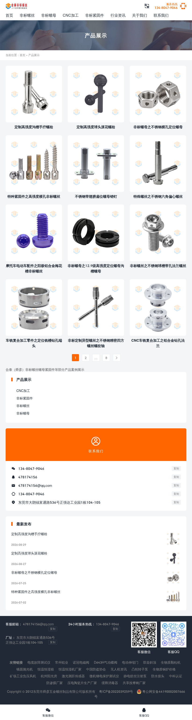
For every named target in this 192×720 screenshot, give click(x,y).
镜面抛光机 (24, 669)
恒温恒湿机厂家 (70, 669)
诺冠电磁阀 (81, 662)
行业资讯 (118, 15)
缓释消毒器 (110, 683)
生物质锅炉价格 (164, 669)
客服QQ (144, 712)
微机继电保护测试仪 (104, 676)
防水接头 (157, 676)
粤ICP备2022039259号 (116, 691)
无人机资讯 (119, 669)
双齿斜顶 (149, 662)
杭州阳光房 (49, 676)
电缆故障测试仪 (38, 662)
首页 (9, 15)
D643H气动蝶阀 (105, 662)
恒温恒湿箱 (45, 669)
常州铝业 (61, 662)
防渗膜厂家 (54, 683)
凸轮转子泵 (140, 669)
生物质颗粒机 (171, 662)
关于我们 (139, 15)
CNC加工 (71, 15)
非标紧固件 (94, 15)
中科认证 (175, 676)
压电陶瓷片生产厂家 (82, 683)
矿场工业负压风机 (23, 676)
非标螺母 (48, 15)
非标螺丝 (27, 15)
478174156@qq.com (35, 485)
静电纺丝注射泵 (135, 676)
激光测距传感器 (73, 676)
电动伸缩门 (130, 662)
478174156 (27, 477)
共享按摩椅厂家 (134, 683)
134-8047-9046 (166, 6)
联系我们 (161, 15)
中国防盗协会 (96, 669)
